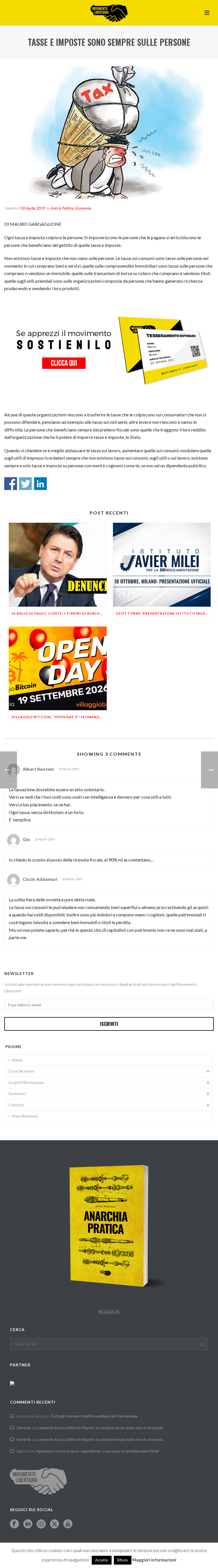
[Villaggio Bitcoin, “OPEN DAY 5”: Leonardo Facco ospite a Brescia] (58, 668)
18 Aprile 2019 (32, 208)
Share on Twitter (25, 483)
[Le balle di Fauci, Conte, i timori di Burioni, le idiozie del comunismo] (58, 565)
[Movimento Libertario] (109, 13)
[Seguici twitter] (54, 1524)
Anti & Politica (62, 208)
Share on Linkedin (40, 483)
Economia (83, 208)
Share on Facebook (10, 483)
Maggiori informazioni (154, 1559)
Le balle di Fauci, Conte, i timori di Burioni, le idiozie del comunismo (59, 613)
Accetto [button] (101, 1560)
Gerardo (23, 1427)
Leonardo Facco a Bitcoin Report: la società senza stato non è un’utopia (100, 1427)
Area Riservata (25, 1115)
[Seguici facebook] (14, 1524)
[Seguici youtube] (67, 1524)
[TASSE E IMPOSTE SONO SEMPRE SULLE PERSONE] (109, 132)
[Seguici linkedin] (27, 1524)
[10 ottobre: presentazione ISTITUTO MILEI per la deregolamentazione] (162, 565)
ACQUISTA (109, 1311)
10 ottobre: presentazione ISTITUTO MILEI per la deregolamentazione (163, 613)
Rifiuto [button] (122, 1560)
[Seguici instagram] (41, 1524)
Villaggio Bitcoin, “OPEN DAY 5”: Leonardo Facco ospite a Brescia (59, 717)
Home (17, 1059)
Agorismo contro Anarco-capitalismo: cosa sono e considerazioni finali (97, 1451)
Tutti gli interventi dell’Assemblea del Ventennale (94, 1416)
